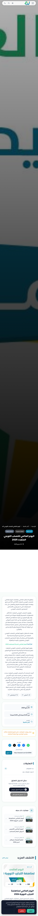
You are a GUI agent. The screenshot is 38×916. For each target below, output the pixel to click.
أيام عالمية (26, 526)
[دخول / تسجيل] (12, 3)
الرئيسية (33, 526)
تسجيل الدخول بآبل (17, 794)
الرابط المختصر (19, 749)
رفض (22, 911)
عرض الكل (5, 858)
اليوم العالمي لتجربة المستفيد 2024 (16, 644)
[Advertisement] (19, 569)
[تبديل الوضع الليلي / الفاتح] (4, 3)
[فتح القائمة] (33, 3)
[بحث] (8, 3)
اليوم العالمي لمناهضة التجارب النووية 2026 (22, 892)
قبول (30, 911)
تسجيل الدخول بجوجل (18, 789)
